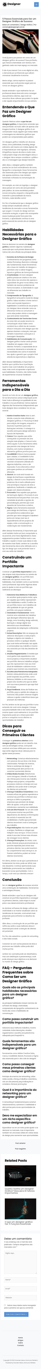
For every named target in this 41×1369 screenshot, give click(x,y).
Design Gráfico (26, 25)
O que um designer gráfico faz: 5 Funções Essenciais (19, 1222)
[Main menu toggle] (36, 4)
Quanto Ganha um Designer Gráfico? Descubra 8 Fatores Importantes (20, 1190)
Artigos (20, 1340)
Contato (20, 1345)
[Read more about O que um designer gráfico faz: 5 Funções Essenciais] (20, 1209)
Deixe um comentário (10, 25)
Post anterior (20, 1143)
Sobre (20, 1343)
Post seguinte (20, 1149)
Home (20, 1338)
